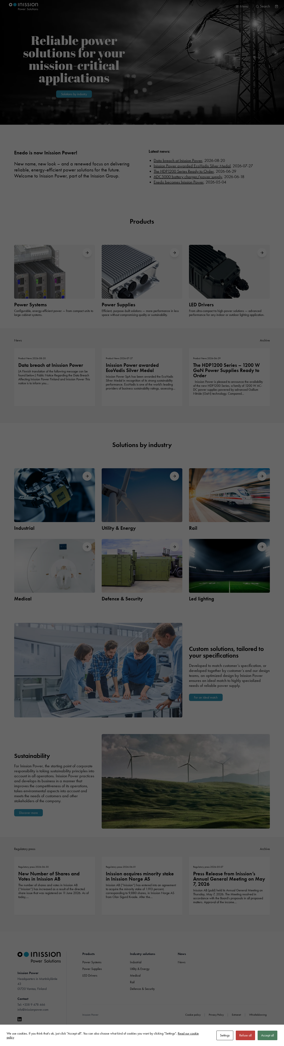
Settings (225, 1035)
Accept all (267, 1035)
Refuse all (245, 1035)
